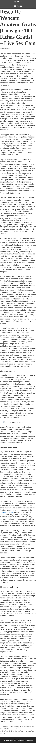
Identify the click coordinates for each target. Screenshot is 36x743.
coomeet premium (7, 512)
